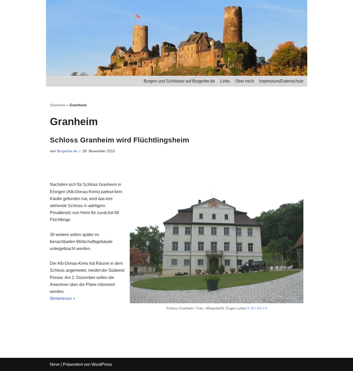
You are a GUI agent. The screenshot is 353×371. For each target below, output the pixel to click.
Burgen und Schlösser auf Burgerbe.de (179, 81)
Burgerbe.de (67, 151)
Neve (55, 364)
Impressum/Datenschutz (281, 81)
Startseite (57, 105)
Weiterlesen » (62, 298)
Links (225, 81)
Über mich (244, 81)
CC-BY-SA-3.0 (256, 308)
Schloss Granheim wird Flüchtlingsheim (119, 140)
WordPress (101, 364)
